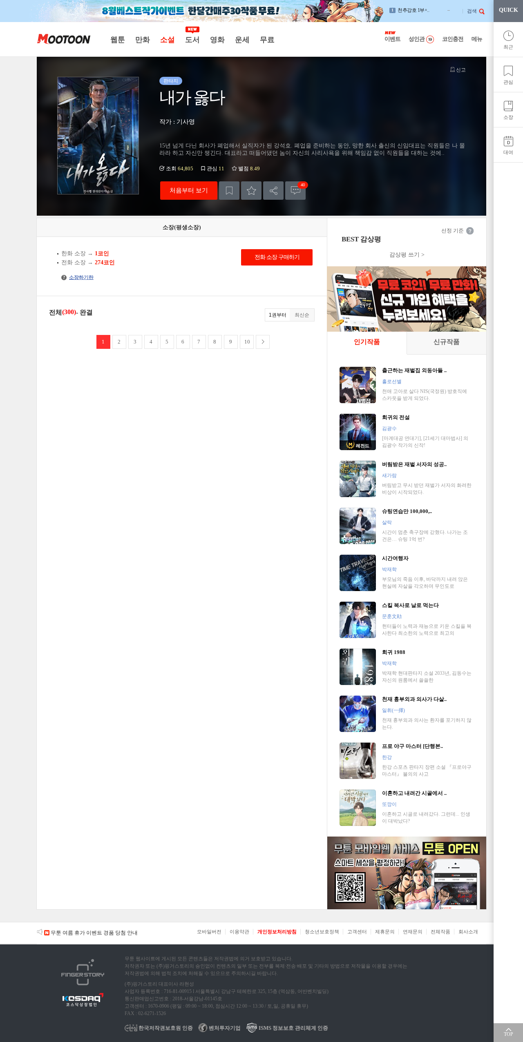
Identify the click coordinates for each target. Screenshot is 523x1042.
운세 (242, 40)
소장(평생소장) (182, 227)
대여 (508, 152)
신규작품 (447, 341)
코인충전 (452, 39)
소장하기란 (78, 277)
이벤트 (392, 39)
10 (247, 342)
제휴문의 (385, 932)
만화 (142, 40)
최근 (508, 47)
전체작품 (440, 932)
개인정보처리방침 (277, 932)
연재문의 (412, 932)
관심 (508, 82)
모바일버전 (209, 932)
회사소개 (468, 932)
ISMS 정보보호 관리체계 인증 (292, 1028)
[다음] (263, 342)
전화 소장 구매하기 (277, 257)
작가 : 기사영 (177, 121)
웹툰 (117, 40)
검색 (472, 11)
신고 (460, 70)
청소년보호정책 (322, 932)
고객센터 (357, 932)
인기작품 (367, 341)
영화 (217, 40)
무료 (267, 40)
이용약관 (239, 932)
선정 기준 (452, 231)
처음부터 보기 (189, 190)
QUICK (508, 10)
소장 (508, 117)
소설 (167, 40)
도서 (192, 40)
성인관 (417, 39)
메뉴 (477, 39)
